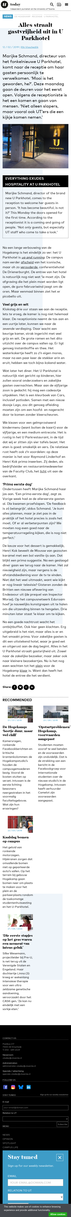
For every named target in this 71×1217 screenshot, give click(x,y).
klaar (24, 670)
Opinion (8, 1139)
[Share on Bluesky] (20, 687)
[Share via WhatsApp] (26, 687)
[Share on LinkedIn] (32, 687)
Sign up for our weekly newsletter (54, 1095)
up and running (33, 257)
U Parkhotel (51, 16)
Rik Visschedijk (29, 47)
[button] (59, 1157)
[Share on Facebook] (14, 687)
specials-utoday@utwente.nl (17, 1074)
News (8, 16)
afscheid (27, 262)
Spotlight (9, 1143)
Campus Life (10, 1147)
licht (43, 471)
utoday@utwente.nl (12, 1058)
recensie (37, 16)
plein (39, 666)
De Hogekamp (22, 16)
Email (12, 1176)
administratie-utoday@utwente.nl (19, 1066)
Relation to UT (10, 1113)
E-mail (6, 1102)
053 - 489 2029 (12, 1050)
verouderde (29, 267)
